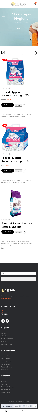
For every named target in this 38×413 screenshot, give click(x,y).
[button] (35, 4)
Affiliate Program (6, 344)
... (19, 279)
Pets (15, 23)
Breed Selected (6, 390)
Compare (18, 105)
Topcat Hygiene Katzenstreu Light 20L (15, 93)
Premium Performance (8, 387)
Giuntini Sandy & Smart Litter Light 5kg (16, 225)
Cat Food (4, 384)
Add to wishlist (24, 105)
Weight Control (5, 392)
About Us (4, 336)
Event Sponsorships (7, 339)
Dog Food (4, 381)
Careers (3, 333)
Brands (3, 341)
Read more (7, 232)
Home (10, 23)
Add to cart (7, 105)
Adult (19, 28)
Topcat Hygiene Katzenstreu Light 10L (15, 159)
